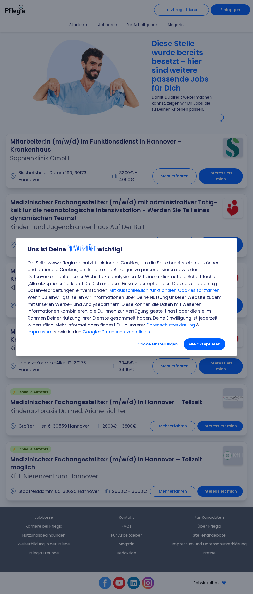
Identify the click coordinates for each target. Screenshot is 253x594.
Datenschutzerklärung (171, 325)
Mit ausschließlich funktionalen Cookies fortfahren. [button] (164, 290)
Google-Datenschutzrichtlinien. (117, 332)
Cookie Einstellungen (158, 344)
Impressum (40, 332)
